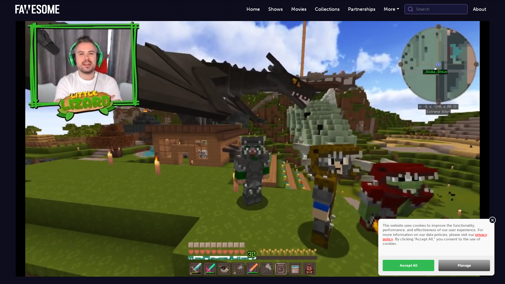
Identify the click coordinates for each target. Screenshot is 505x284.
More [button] (389, 9)
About (479, 9)
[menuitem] (253, 9)
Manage (464, 265)
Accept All (408, 265)
